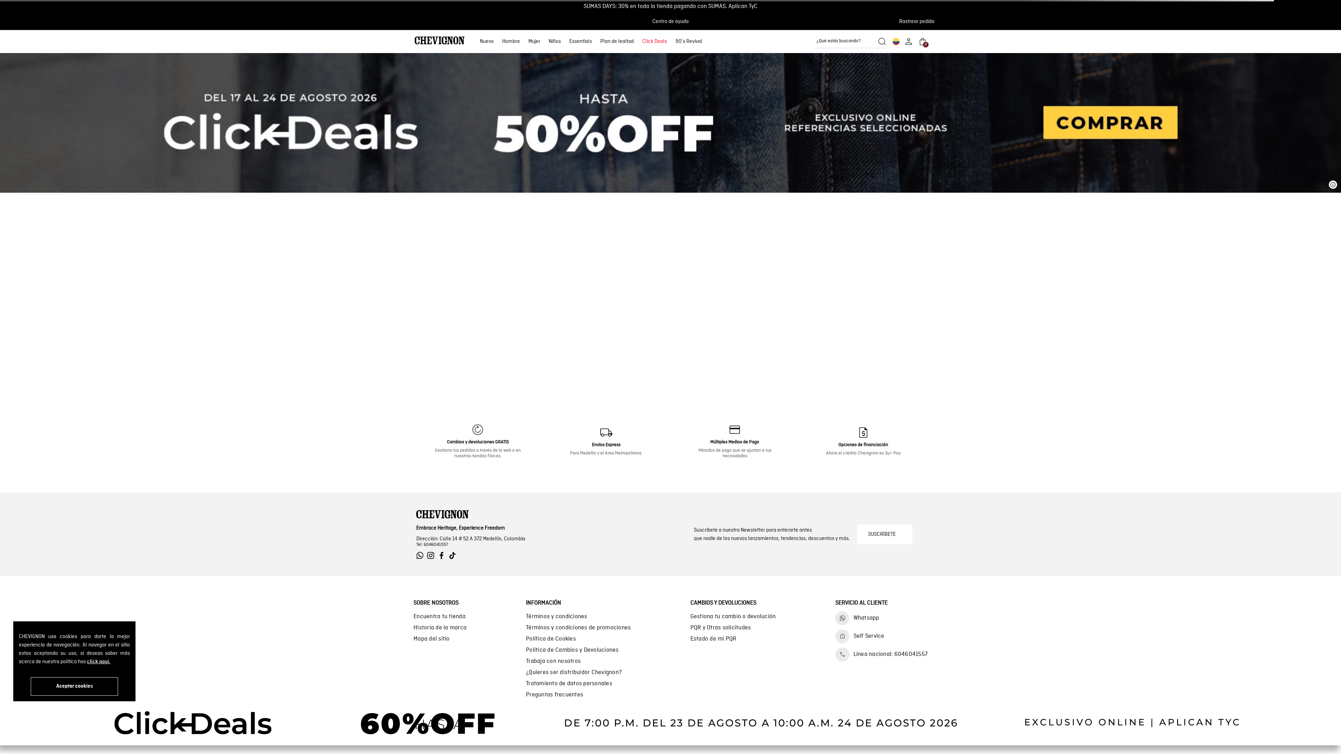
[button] (919, 21)
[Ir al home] (439, 41)
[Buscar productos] (882, 41)
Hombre (511, 41)
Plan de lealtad (617, 41)
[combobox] (851, 41)
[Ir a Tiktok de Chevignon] (454, 555)
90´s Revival (688, 41)
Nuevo (487, 41)
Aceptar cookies (74, 686)
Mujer (534, 41)
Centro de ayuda (670, 21)
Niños (555, 41)
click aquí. (98, 662)
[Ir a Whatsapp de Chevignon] (421, 555)
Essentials (580, 41)
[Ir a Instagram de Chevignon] (432, 555)
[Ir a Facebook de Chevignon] (443, 555)
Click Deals (654, 41)
